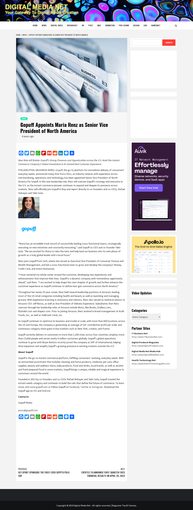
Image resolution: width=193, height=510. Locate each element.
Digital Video (57, 25)
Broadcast (72, 25)
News (44, 25)
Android (45, 390)
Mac (99, 25)
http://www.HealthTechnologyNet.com (151, 363)
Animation (110, 25)
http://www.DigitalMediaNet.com (148, 354)
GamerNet (155, 25)
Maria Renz (65, 173)
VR (83, 25)
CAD (145, 25)
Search (168, 42)
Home (35, 25)
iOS (35, 390)
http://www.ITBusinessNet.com (147, 336)
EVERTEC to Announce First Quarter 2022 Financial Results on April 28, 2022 (103, 472)
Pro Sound (124, 25)
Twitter (84, 387)
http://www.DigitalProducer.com (147, 345)
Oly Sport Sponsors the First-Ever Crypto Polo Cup (43, 472)
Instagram (97, 387)
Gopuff (59, 170)
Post (90, 25)
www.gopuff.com (38, 387)
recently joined (65, 342)
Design (136, 25)
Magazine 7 (117, 505)
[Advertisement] (71, 442)
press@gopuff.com (28, 410)
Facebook (74, 387)
